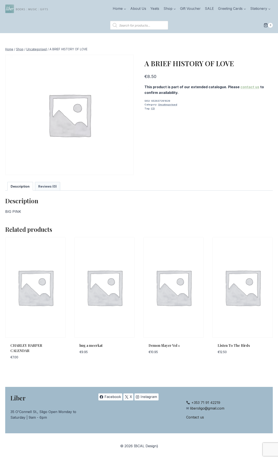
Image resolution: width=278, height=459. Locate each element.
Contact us (195, 417)
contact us (249, 87)
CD (153, 108)
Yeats (154, 8)
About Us (138, 8)
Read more (88, 365)
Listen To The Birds (234, 345)
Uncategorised (167, 104)
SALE (209, 8)
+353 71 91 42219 (205, 402)
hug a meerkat (91, 345)
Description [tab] (20, 186)
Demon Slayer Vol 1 (164, 345)
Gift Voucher (190, 8)
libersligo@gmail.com (207, 408)
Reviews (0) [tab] (47, 186)
